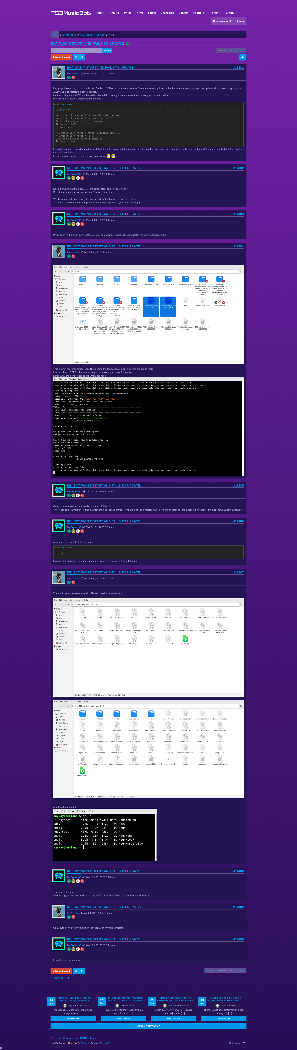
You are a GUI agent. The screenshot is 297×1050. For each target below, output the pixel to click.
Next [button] (242, 50)
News (140, 12)
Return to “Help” (61, 977)
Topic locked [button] (62, 57)
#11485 (238, 485)
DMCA (83, 1038)
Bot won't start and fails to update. (88, 43)
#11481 (238, 67)
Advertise (56, 1038)
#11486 (238, 521)
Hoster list (199, 12)
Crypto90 (75, 174)
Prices (127, 12)
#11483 (238, 214)
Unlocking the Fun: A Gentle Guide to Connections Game (125, 999)
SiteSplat (84, 1043)
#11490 (238, 939)
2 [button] (235, 50)
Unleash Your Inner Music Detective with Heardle (74, 999)
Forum (152, 12)
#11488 (238, 871)
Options (210, 970)
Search (230, 12)
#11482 (238, 168)
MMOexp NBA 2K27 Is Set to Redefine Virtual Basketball (175, 999)
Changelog (167, 12)
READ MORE (73, 1018)
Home (100, 12)
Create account (222, 21)
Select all (67, 104)
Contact (183, 12)
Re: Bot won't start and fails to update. (104, 168)
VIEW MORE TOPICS (148, 1026)
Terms (93, 1038)
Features (114, 12)
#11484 (238, 246)
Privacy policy (70, 1038)
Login (240, 21)
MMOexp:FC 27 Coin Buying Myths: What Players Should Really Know (225, 1000)
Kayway (74, 73)
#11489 (238, 907)
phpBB (106, 1043)
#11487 (238, 572)
